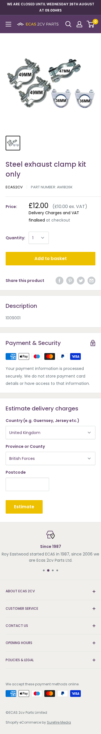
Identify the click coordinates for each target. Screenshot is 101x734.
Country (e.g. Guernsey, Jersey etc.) (42, 420)
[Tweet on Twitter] (81, 280)
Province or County (25, 446)
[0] (90, 24)
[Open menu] (8, 24)
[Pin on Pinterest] (70, 280)
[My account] (79, 24)
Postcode (16, 472)
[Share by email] (91, 280)
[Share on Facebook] (59, 280)
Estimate (24, 507)
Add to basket (51, 258)
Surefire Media (59, 722)
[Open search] (68, 24)
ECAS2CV (14, 187)
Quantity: (15, 238)
